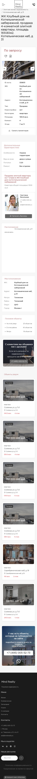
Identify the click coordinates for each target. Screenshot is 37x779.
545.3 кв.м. (7, 413)
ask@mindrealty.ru (7, 735)
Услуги (3, 707)
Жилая (3, 697)
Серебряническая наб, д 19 (16, 570)
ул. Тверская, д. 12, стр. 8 (9, 732)
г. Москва (4, 729)
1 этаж (17, 617)
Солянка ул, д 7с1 (12, 407)
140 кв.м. (7, 576)
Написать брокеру (19, 216)
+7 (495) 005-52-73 (19, 361)
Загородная (5, 704)
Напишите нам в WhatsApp (15, 777)
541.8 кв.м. (7, 495)
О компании (5, 711)
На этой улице (11, 323)
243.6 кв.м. (7, 617)
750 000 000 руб (15, 397)
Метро (9, 331)
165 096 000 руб (15, 560)
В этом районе (12, 327)
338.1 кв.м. (7, 537)
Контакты (4, 714)
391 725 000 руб (15, 601)
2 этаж (15, 576)
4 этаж (17, 413)
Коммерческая (6, 701)
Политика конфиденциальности (18, 765)
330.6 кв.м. (7, 454)
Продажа (9, 383)
